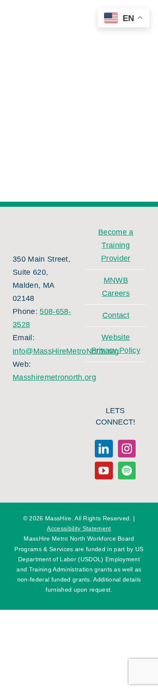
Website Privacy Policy (115, 343)
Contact (115, 315)
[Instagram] (127, 448)
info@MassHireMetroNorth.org (66, 351)
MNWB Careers (116, 287)
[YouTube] (103, 470)
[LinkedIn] (103, 448)
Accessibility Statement (79, 528)
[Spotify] (127, 470)
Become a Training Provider (116, 245)
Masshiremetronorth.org (54, 377)
